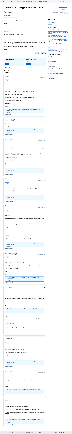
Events (36, 1)
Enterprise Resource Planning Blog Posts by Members (58, 32)
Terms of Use (13, 432)
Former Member (9, 12)
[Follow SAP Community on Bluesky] (59, 432)
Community (9, 1)
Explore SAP (62, 1)
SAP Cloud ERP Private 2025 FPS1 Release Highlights (57, 39)
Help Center (40, 1)
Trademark (28, 432)
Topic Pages (45, 1)
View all (49, 80)
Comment (43, 53)
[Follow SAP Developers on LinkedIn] (63, 432)
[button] (64, 12)
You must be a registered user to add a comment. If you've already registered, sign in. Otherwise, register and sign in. (23, 110)
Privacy (9, 432)
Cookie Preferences (37, 432)
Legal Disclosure (22, 432)
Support (32, 432)
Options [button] (67, 7)
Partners (32, 1)
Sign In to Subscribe (63, 7)
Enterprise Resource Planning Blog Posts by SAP (57, 36)
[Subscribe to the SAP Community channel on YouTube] (61, 432)
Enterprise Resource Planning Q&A (55, 51)
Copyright (17, 432)
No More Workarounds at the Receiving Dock (55, 35)
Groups (23, 1)
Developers (28, 1)
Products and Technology (17, 1)
